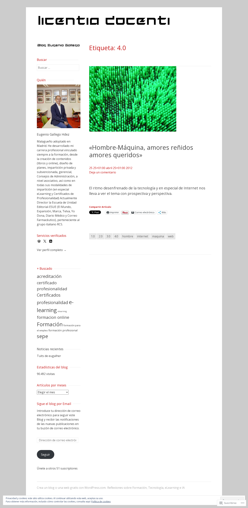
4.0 (116, 236)
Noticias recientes (50, 349)
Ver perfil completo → (51, 250)
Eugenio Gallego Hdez (53, 134)
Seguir (45, 455)
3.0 (108, 236)
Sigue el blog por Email (54, 403)
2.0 (101, 236)
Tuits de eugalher (49, 356)
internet (142, 236)
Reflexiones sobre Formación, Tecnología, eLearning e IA (146, 488)
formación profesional (63, 330)
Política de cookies (101, 501)
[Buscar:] (58, 68)
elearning (62, 311)
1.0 (93, 236)
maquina (158, 236)
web (171, 236)
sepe (42, 336)
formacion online (53, 317)
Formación (50, 324)
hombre (127, 236)
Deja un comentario (102, 172)
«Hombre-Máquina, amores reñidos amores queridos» (141, 151)
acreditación (49, 276)
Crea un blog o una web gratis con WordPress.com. (71, 488)
